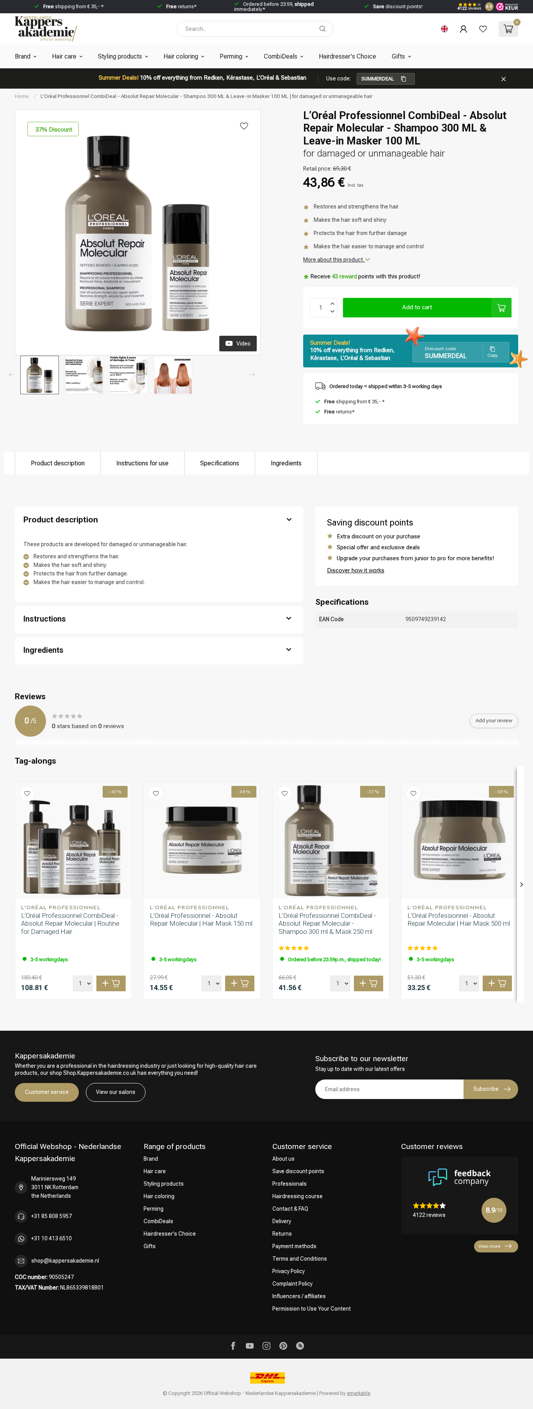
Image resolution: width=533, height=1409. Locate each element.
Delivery (281, 1221)
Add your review (494, 720)
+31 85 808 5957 (51, 1216)
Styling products (120, 56)
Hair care (64, 56)
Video (243, 343)
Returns (282, 1234)
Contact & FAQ (290, 1209)
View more (489, 1246)
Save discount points (298, 1171)
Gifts (398, 56)
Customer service (47, 1092)
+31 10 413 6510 (51, 1238)
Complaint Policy (292, 1284)
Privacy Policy (288, 1271)
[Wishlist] (483, 29)
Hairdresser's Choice (347, 56)
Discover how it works (355, 570)
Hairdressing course (297, 1196)
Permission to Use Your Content (311, 1309)
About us (283, 1159)
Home (22, 96)
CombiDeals (280, 56)
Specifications (219, 463)
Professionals (289, 1184)
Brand (22, 56)
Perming (231, 56)
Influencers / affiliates (299, 1296)
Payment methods (294, 1246)
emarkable (358, 1393)
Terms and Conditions (299, 1259)
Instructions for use (142, 463)
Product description (58, 463)
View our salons (115, 1092)
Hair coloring (180, 56)
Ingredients (286, 463)
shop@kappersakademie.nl (65, 1261)
